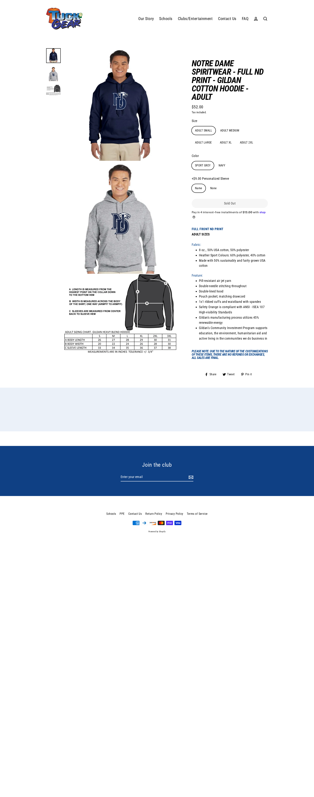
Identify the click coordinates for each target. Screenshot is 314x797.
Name (198, 188)
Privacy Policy (174, 513)
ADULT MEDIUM (229, 130)
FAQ (245, 18)
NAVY (222, 165)
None (213, 188)
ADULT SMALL (203, 130)
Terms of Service (197, 513)
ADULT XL (226, 142)
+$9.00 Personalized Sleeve (210, 178)
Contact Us (227, 18)
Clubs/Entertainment (195, 18)
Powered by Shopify (157, 531)
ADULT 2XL (246, 142)
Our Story (146, 18)
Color (195, 156)
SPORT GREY (203, 165)
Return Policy (153, 513)
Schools (165, 18)
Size (194, 121)
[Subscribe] (190, 477)
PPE (122, 513)
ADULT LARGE (203, 142)
